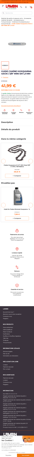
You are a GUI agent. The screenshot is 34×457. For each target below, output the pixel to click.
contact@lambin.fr (22, 427)
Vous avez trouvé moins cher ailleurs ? (11, 105)
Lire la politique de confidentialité (9, 450)
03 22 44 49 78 (7, 401)
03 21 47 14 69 (12, 409)
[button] (3, 161)
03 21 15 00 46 (12, 405)
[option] (17, 161)
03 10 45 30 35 (11, 425)
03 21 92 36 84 (13, 417)
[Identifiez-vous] (26, 7)
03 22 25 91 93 (12, 397)
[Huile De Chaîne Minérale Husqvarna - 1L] (17, 195)
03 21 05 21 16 (14, 413)
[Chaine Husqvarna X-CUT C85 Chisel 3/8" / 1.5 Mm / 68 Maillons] (17, 152)
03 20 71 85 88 (7, 421)
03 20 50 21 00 (13, 394)
